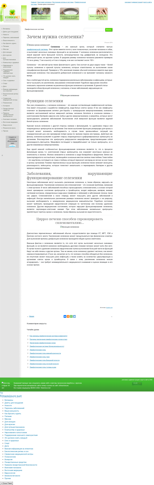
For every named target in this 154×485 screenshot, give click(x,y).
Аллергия (6, 106)
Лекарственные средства (8, 109)
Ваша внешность (9, 40)
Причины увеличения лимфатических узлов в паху (48, 339)
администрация (137, 2)
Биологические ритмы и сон (10, 94)
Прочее (5, 131)
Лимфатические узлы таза (39, 357)
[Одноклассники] (68, 316)
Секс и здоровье (8, 80)
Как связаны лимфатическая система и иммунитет (48, 336)
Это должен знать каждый (9, 76)
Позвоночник (7, 103)
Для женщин (7, 52)
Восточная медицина (10, 122)
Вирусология (7, 125)
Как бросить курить (9, 43)
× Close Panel (6, 483)
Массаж (6, 49)
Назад (31, 316)
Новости (6, 34)
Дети (4, 86)
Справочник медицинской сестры (10, 99)
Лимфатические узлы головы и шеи (43, 367)
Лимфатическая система (34, 29)
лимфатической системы (37, 49)
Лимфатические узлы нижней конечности (45, 353)
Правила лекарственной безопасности (8, 114)
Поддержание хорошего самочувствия (8, 71)
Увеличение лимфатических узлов (43, 343)
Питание (6, 46)
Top (1, 393)
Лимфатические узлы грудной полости (44, 364)
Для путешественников (9, 58)
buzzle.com (109, 307)
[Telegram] (74, 316)
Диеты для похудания (10, 32)
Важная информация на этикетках (10, 90)
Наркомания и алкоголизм (8, 66)
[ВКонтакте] (65, 316)
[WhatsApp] (71, 316)
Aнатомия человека (10, 119)
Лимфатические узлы (38, 350)
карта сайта (147, 2)
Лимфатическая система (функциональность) (47, 346)
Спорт (5, 83)
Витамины (6, 29)
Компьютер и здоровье (11, 62)
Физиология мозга (9, 128)
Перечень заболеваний (11, 37)
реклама (128, 2)
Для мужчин (7, 55)
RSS (151, 380)
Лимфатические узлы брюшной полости (45, 360)
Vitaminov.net (11, 396)
